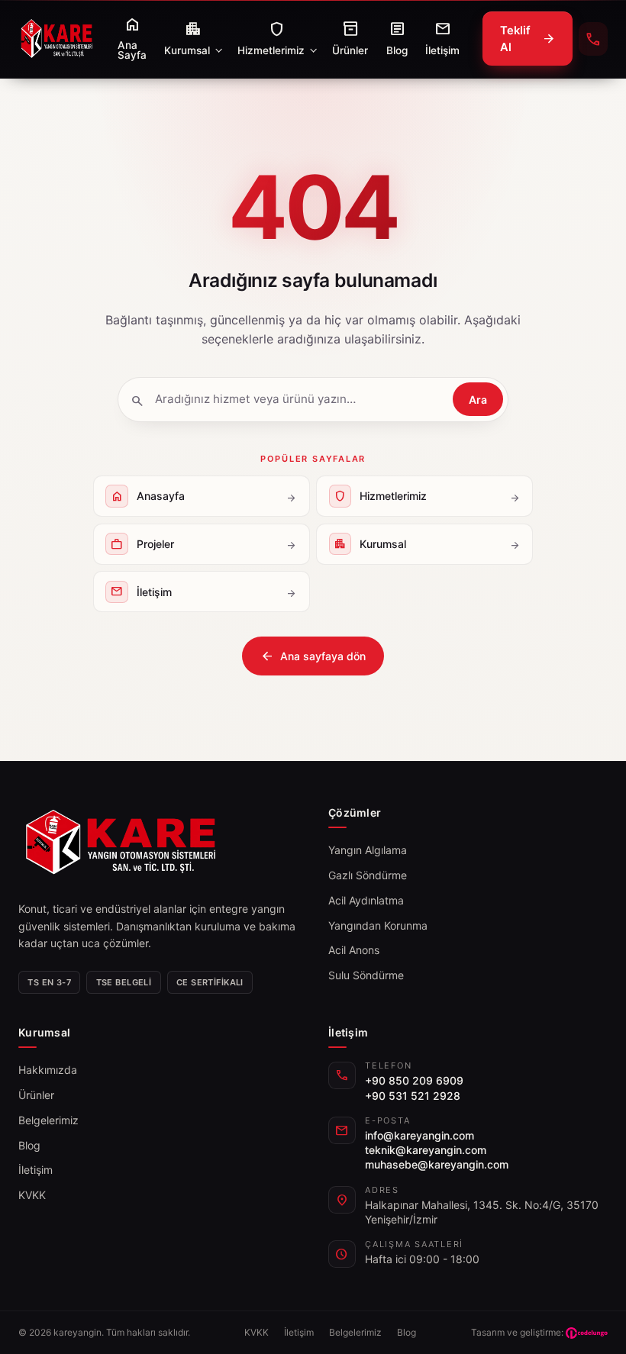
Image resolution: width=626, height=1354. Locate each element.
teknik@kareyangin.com (425, 1149)
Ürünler (36, 1094)
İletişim (35, 1169)
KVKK (32, 1194)
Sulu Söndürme (366, 975)
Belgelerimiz (48, 1120)
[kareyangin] (56, 39)
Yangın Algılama (367, 849)
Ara (478, 399)
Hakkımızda (47, 1069)
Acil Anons (353, 949)
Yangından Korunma (378, 925)
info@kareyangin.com (419, 1135)
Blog (29, 1145)
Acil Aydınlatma (366, 900)
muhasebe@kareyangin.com (436, 1164)
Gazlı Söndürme (367, 875)
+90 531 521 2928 (412, 1095)
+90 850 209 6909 (414, 1080)
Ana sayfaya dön (313, 656)
